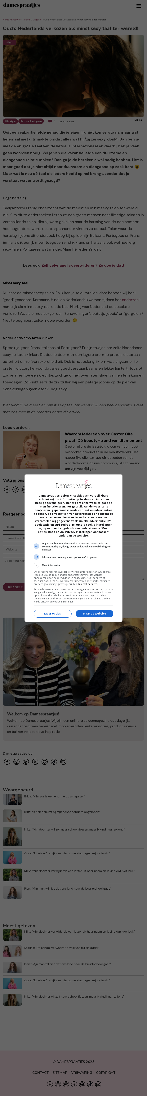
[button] (73, 565)
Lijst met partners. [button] (88, 584)
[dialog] (73, 548)
